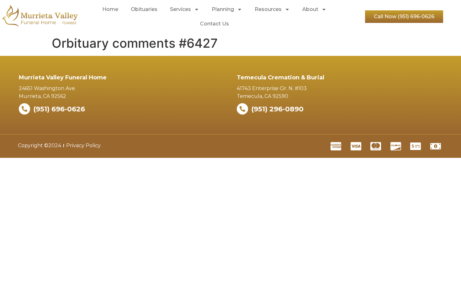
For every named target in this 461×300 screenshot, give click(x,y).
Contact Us (214, 24)
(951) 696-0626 (59, 109)
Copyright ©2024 (39, 145)
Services (180, 9)
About (310, 9)
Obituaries (144, 9)
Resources (268, 9)
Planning (223, 9)
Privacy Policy (83, 145)
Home (110, 9)
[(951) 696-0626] (24, 109)
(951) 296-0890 (277, 109)
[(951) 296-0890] (242, 109)
